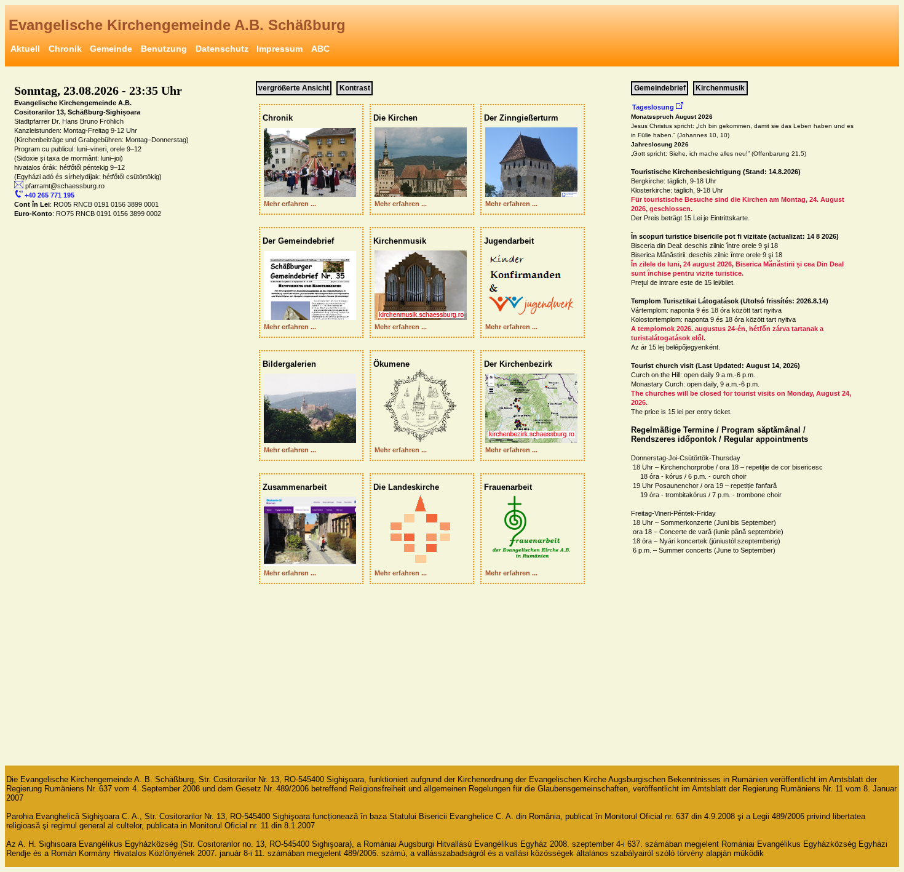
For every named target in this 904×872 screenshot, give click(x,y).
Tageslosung (654, 107)
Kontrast (354, 88)
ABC (320, 49)
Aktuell (25, 49)
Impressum (279, 49)
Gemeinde (111, 49)
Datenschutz (222, 49)
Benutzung (164, 49)
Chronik (65, 49)
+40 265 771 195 (48, 195)
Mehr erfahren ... (288, 203)
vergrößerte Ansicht (293, 88)
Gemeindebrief (660, 88)
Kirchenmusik (720, 88)
